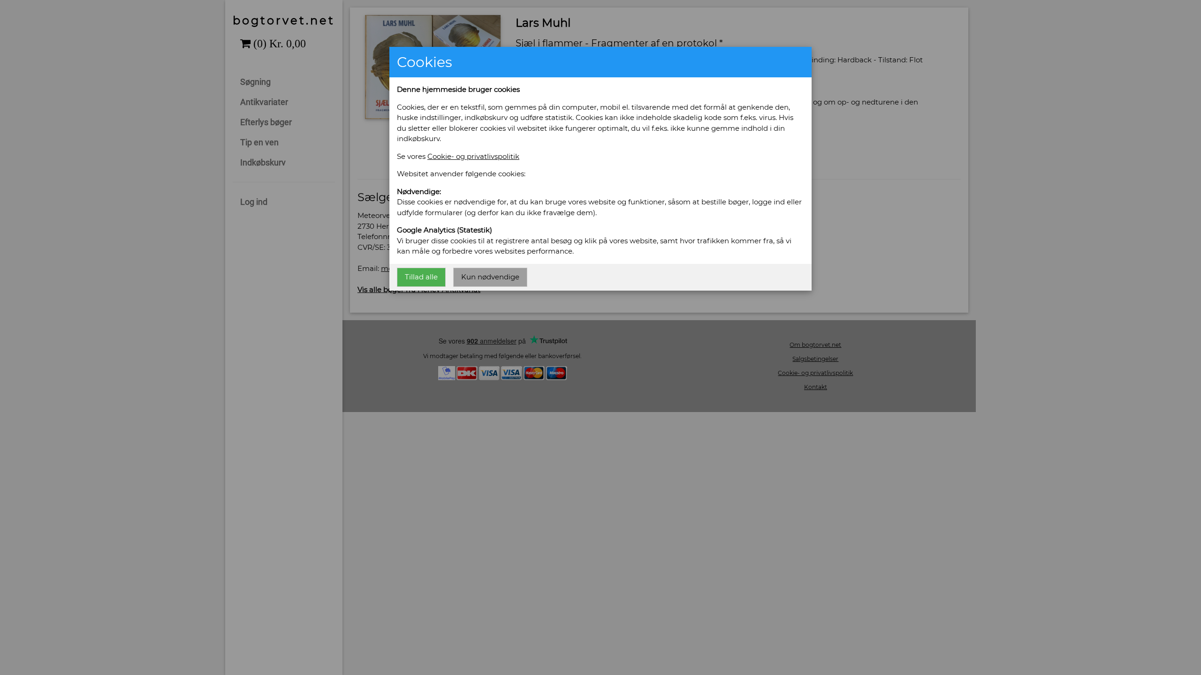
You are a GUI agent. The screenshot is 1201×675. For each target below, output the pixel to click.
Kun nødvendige (490, 276)
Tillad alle (421, 276)
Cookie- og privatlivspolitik (473, 156)
